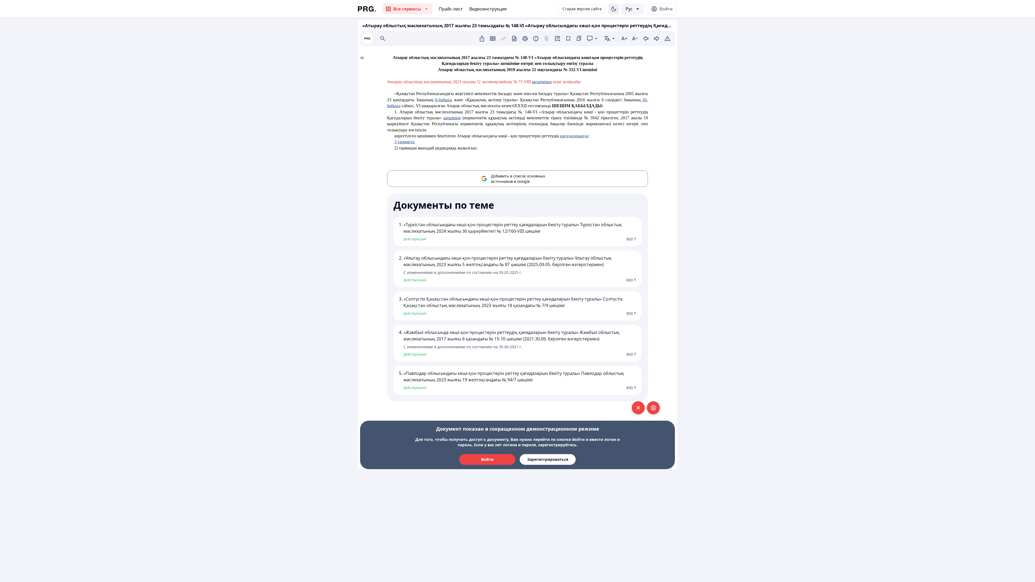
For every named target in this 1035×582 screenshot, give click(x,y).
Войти (487, 459)
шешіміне (452, 118)
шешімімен (542, 81)
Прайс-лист (451, 9)
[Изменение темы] (613, 9)
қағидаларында (574, 136)
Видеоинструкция (488, 9)
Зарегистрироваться (547, 459)
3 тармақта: (404, 142)
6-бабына (443, 99)
